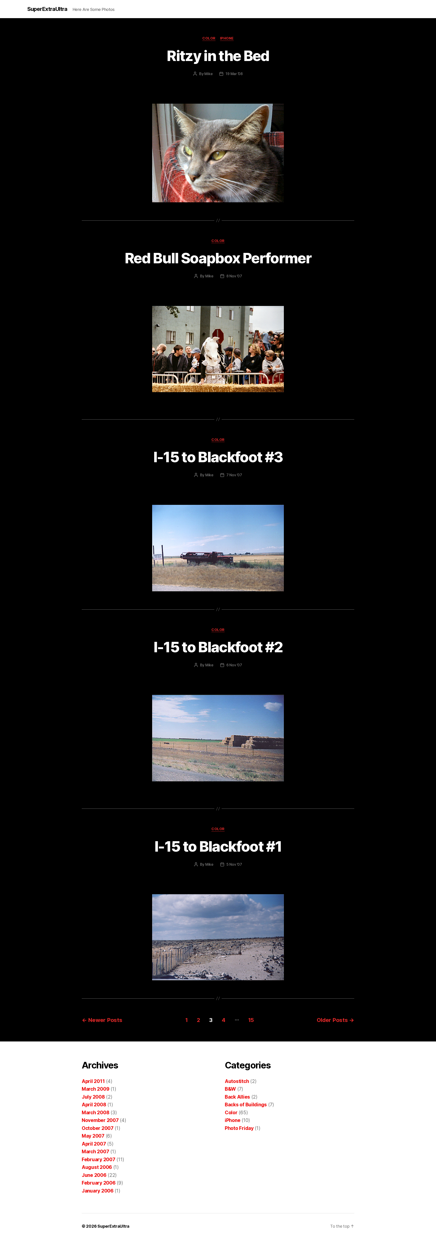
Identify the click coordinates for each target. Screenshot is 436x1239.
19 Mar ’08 (234, 73)
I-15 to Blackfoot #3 (218, 457)
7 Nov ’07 (234, 475)
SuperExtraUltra (47, 9)
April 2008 (94, 1104)
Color (209, 38)
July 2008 (93, 1097)
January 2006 (98, 1191)
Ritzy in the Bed (218, 55)
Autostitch (237, 1081)
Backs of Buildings (246, 1104)
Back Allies (237, 1097)
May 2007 (93, 1136)
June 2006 (94, 1175)
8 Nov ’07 (234, 276)
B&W (230, 1089)
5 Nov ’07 (234, 864)
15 (251, 1020)
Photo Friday (239, 1128)
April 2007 (94, 1144)
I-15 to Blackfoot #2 (218, 647)
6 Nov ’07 (234, 665)
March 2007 (95, 1151)
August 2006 (97, 1167)
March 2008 (95, 1112)
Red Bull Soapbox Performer (218, 258)
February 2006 (99, 1183)
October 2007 (98, 1128)
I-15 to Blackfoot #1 (218, 846)
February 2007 (98, 1159)
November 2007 (100, 1120)
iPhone (227, 38)
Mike (208, 73)
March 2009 (95, 1089)
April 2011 (93, 1081)
